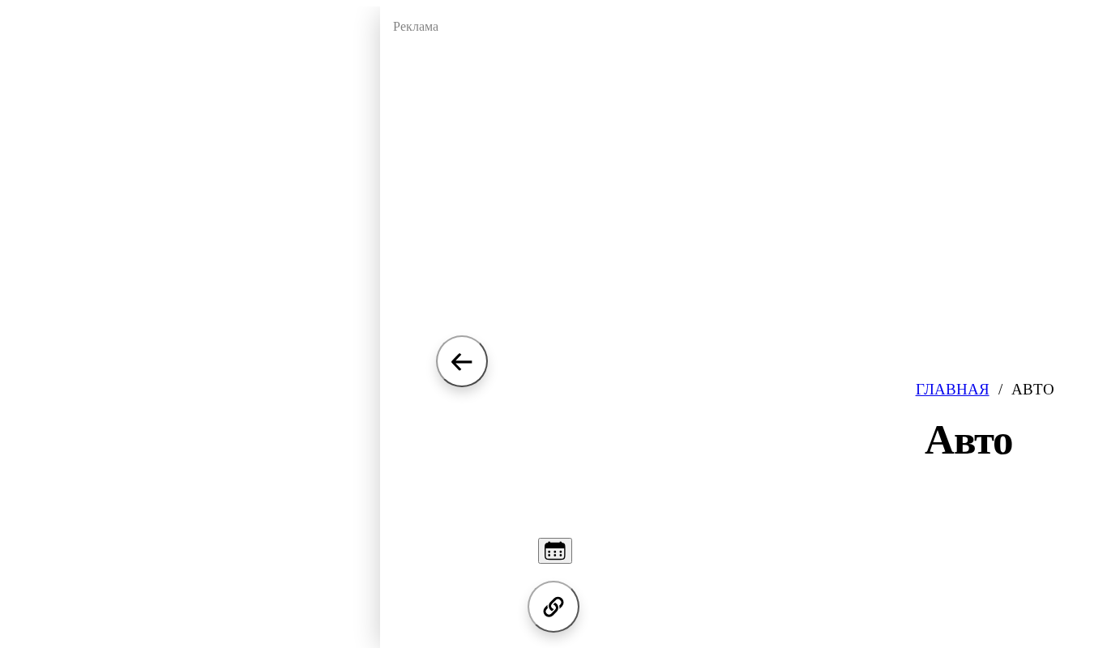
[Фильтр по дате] (555, 551)
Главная (952, 389)
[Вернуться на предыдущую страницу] (462, 361)
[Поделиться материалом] (553, 607)
